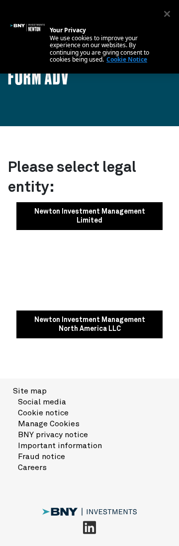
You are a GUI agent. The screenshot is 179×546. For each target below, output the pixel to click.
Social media (42, 402)
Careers (32, 467)
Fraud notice (41, 457)
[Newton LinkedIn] (89, 527)
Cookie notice (43, 413)
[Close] (167, 14)
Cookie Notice (126, 59)
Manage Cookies (49, 424)
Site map (30, 391)
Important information (60, 446)
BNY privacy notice (53, 435)
